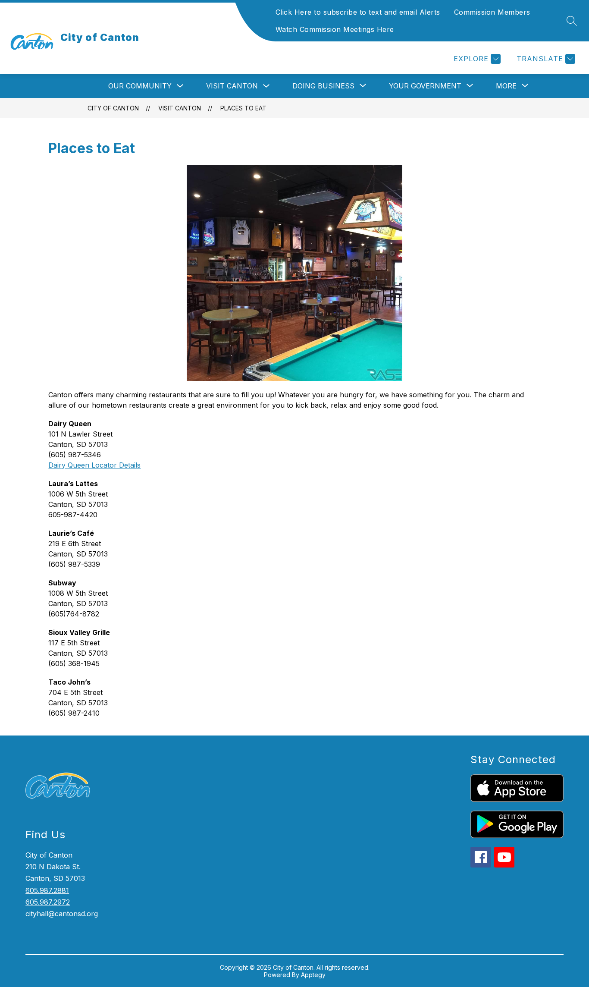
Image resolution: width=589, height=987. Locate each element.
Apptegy (313, 974)
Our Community (140, 86)
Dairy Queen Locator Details (94, 465)
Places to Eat (243, 108)
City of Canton (113, 108)
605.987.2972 (47, 902)
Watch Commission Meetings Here (335, 29)
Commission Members (492, 12)
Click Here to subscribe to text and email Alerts (358, 12)
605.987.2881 (47, 890)
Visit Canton (232, 86)
